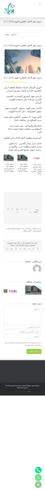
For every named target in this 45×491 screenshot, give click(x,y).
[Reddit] (21, 209)
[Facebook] (30, 209)
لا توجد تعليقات (27, 231)
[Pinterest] (8, 209)
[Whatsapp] (38, 477)
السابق (13, 35)
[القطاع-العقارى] (23, 50)
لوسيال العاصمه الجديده (13, 228)
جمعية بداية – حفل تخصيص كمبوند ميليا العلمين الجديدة (36, 168)
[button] (39, 291)
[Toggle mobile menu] (40, 3)
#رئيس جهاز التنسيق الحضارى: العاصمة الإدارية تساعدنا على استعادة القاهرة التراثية (23, 99)
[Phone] (38, 470)
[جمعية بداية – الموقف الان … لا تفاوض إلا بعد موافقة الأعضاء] (9, 158)
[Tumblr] (12, 209)
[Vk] (30, 212)
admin (34, 228)
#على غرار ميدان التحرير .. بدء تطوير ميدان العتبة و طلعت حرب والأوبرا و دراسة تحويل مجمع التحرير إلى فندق (25, 146)
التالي (7, 35)
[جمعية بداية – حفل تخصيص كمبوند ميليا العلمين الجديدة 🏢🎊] (36, 158)
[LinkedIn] (17, 209)
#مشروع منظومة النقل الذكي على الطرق (22, 138)
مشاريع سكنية (37, 231)
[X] (26, 209)
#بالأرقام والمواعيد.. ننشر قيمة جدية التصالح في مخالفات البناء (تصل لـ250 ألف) (24, 129)
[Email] (17, 212)
